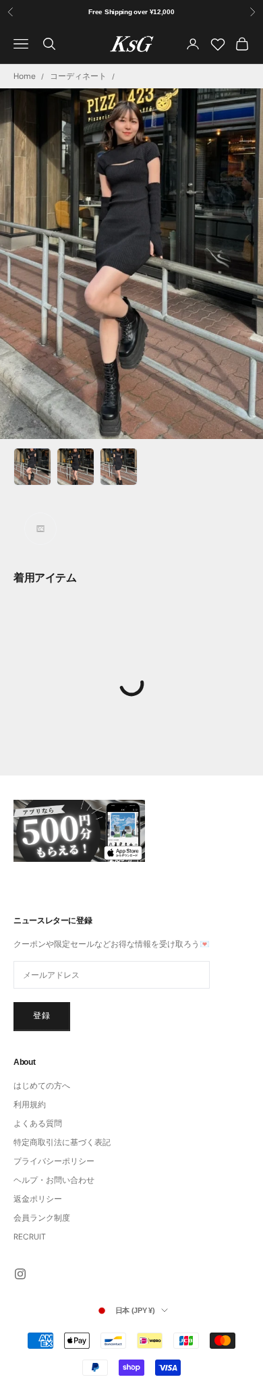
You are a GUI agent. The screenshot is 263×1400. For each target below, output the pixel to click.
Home (24, 76)
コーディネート (78, 76)
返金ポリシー (37, 1199)
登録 (42, 1015)
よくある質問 (37, 1123)
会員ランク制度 (41, 1218)
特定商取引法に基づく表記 (62, 1142)
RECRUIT (29, 1236)
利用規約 (29, 1104)
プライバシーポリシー (53, 1161)
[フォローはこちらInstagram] (20, 1274)
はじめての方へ (41, 1085)
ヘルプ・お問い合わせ (53, 1180)
